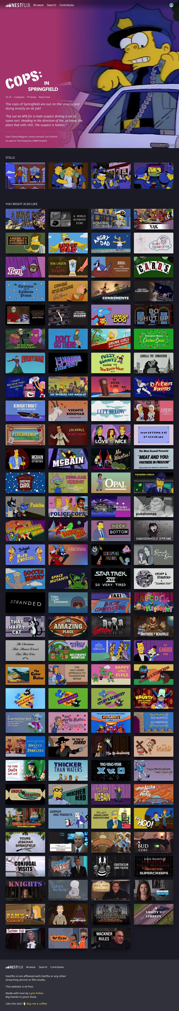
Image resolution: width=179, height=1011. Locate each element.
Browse (38, 5)
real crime (44, 97)
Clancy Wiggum (19, 136)
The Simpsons (24, 140)
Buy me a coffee (37, 1003)
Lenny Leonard (36, 136)
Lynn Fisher (36, 993)
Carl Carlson (51, 136)
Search (51, 5)
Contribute (66, 5)
